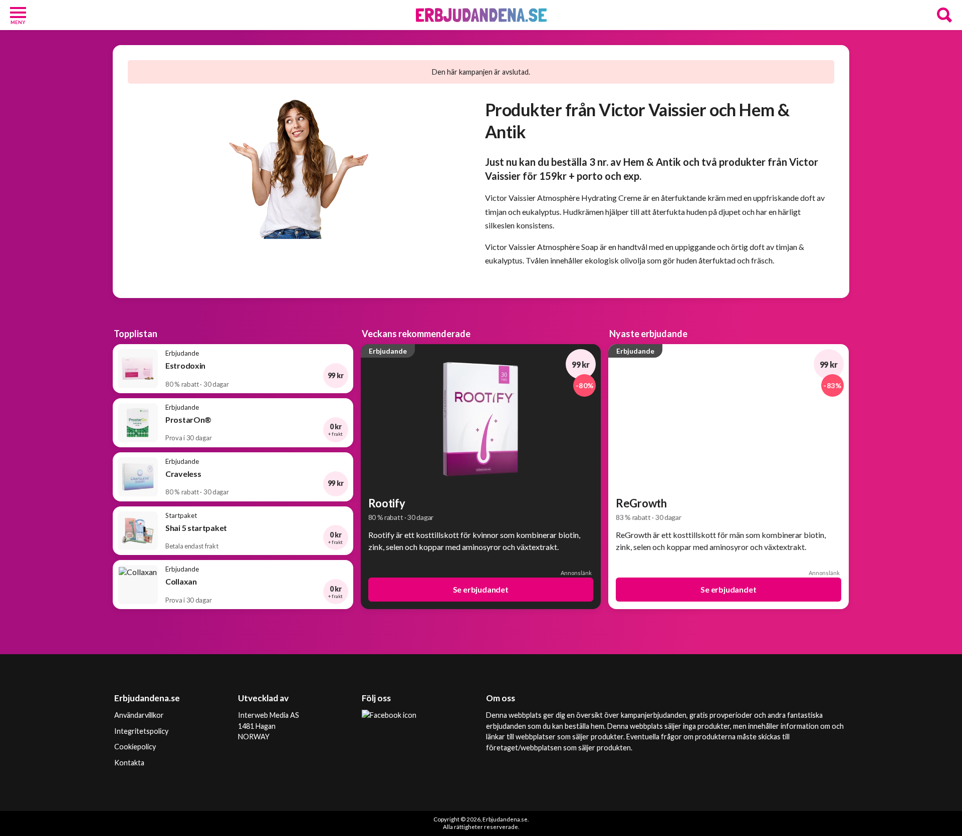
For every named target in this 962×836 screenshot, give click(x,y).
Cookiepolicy (135, 746)
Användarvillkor (139, 715)
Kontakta (129, 762)
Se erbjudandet (481, 589)
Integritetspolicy (141, 731)
